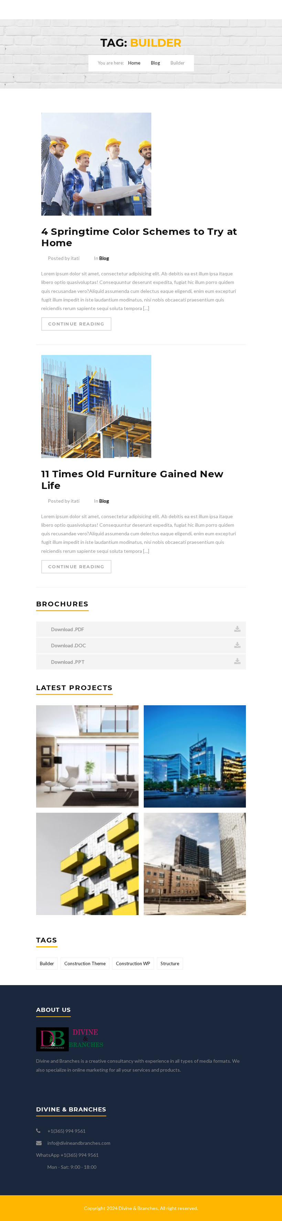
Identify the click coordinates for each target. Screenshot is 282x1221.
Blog (155, 63)
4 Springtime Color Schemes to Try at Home (139, 237)
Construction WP (133, 963)
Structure (170, 963)
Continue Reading (76, 324)
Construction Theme (85, 963)
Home (134, 63)
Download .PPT (67, 662)
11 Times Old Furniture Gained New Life (132, 479)
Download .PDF (67, 629)
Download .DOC (68, 645)
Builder (47, 963)
